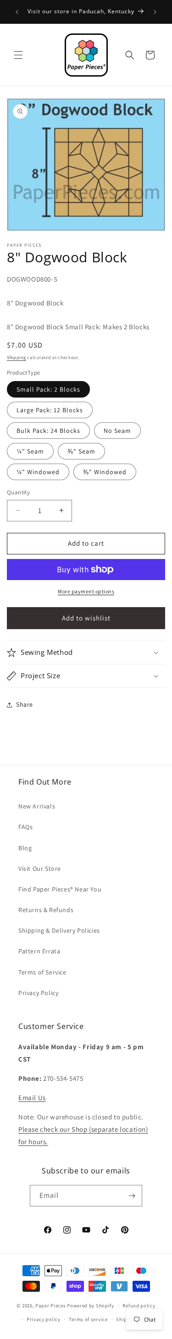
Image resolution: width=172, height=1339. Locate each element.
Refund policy (138, 1305)
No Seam (117, 430)
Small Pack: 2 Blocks (48, 389)
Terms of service (88, 1319)
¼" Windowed (38, 472)
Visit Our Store (39, 868)
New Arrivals (36, 806)
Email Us (32, 1097)
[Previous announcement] (17, 12)
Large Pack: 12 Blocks (50, 410)
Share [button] (24, 704)
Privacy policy (44, 1319)
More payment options (86, 591)
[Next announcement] (155, 12)
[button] (18, 55)
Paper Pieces (50, 1305)
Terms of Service (42, 972)
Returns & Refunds (45, 910)
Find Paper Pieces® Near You (59, 889)
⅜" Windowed (105, 472)
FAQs (25, 827)
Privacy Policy (38, 993)
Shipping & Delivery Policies (59, 930)
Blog (25, 848)
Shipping (16, 357)
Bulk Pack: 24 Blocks (48, 430)
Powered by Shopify (90, 1305)
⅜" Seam (81, 451)
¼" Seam (30, 451)
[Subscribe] (132, 1195)
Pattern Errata (39, 951)
